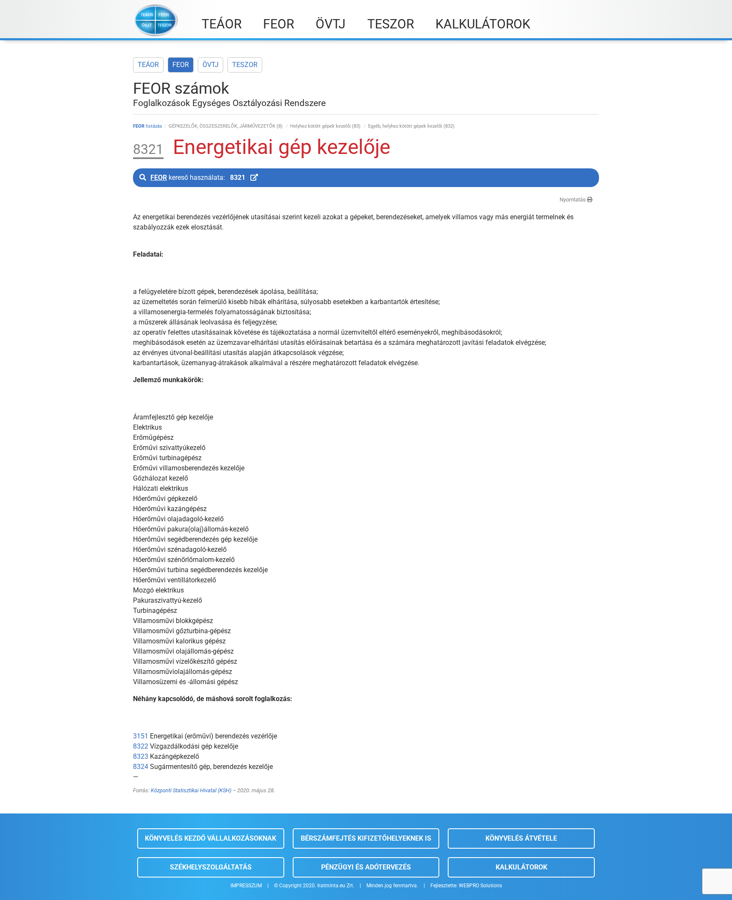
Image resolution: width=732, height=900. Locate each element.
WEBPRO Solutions (480, 886)
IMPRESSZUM (246, 886)
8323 (140, 756)
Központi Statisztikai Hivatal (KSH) (191, 790)
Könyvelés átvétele (521, 838)
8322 (140, 746)
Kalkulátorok (521, 867)
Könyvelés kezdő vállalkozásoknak (210, 838)
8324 (140, 767)
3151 (140, 736)
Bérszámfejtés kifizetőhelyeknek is (366, 838)
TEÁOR (148, 65)
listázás (147, 126)
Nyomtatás (573, 199)
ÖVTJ (210, 65)
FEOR (180, 65)
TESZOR (245, 65)
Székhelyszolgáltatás (211, 867)
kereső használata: (197, 177)
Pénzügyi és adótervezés (366, 867)
